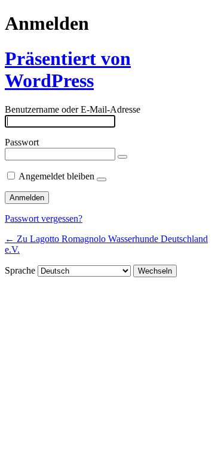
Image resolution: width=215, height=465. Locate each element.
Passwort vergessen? (43, 218)
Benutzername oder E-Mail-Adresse (72, 109)
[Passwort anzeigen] (122, 157)
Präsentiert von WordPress (68, 69)
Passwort (22, 142)
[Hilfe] (101, 179)
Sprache (20, 270)
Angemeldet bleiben (56, 176)
